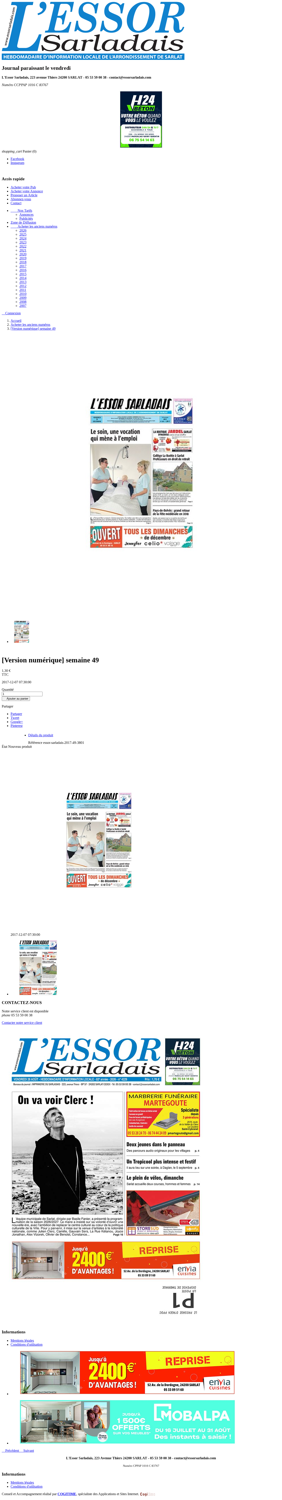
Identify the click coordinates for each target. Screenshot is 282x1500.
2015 (22, 274)
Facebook (17, 158)
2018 (22, 262)
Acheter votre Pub (23, 187)
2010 (22, 293)
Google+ (17, 721)
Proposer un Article (24, 195)
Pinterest (16, 725)
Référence (35, 742)
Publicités (26, 218)
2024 (22, 238)
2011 (22, 289)
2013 (22, 282)
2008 (22, 301)
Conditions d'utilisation (27, 1344)
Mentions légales (22, 1340)
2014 (22, 278)
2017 (22, 266)
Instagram (17, 162)
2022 (22, 246)
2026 (22, 230)
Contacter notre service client (22, 1022)
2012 (22, 285)
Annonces (26, 214)
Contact (16, 203)
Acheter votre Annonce (27, 191)
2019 (22, 258)
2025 (22, 234)
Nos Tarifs (21, 210)
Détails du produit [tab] (40, 735)
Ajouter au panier (16, 698)
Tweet (15, 717)
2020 (22, 254)
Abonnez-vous (21, 199)
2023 (22, 242)
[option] (145, 1373)
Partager (16, 713)
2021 (22, 250)
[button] (11, 1450)
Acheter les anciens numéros (34, 226)
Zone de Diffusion (23, 222)
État (5, 746)
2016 (22, 270)
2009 (22, 297)
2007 (22, 305)
